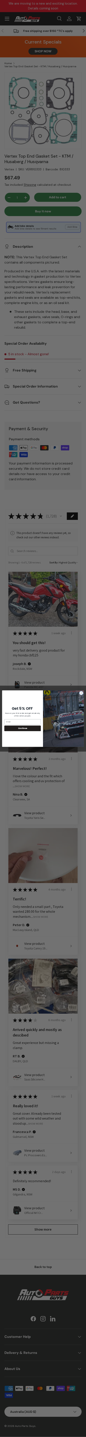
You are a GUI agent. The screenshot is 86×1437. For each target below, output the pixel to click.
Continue (22, 728)
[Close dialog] (81, 693)
